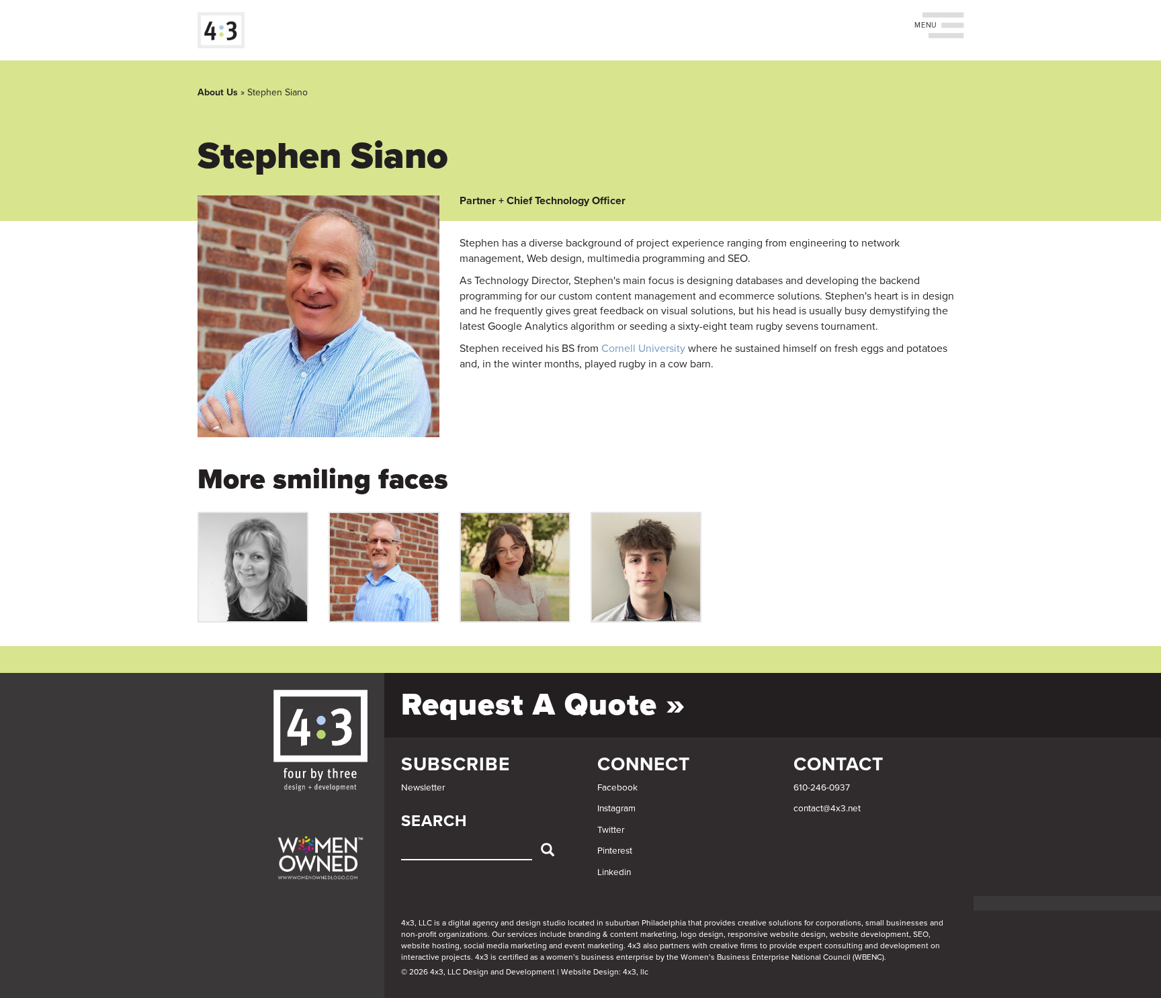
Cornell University (643, 348)
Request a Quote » (543, 704)
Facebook (617, 787)
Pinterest (614, 851)
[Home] (226, 30)
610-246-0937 (821, 787)
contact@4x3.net (827, 808)
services (522, 934)
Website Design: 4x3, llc (604, 972)
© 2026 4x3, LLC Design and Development (478, 972)
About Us (218, 92)
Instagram (616, 808)
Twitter (610, 830)
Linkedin (614, 872)
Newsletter (423, 787)
